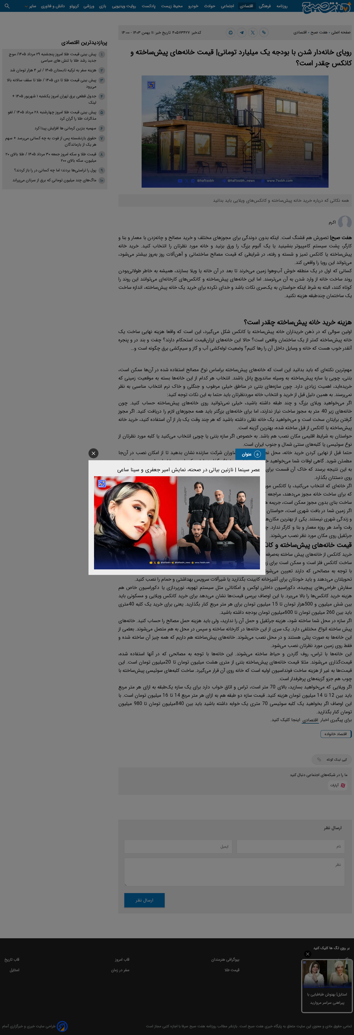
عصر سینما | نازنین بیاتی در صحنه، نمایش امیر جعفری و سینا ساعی (188, 470)
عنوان (247, 454)
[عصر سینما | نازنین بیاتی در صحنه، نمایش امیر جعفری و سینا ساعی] (177, 523)
